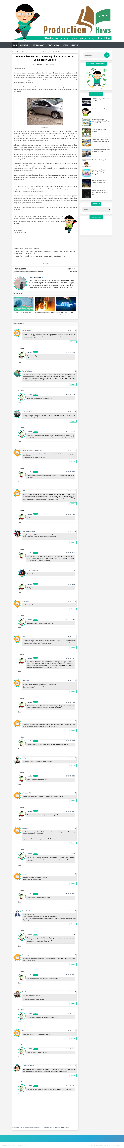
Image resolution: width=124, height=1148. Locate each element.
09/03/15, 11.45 (71, 793)
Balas (73, 342)
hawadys (29, 352)
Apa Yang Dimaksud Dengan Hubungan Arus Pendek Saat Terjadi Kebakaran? (45, 313)
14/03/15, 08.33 (71, 1030)
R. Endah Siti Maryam (28, 1065)
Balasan (22, 348)
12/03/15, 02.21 (70, 1013)
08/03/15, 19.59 (71, 758)
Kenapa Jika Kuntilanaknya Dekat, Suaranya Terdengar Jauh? (100, 192)
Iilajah (24, 490)
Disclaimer (23, 1145)
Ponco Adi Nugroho (27, 371)
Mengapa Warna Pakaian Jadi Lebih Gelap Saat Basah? (22, 313)
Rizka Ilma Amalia (27, 411)
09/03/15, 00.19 (70, 741)
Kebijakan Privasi (6, 1145)
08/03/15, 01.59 (70, 702)
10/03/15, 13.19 (71, 874)
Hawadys (38, 278)
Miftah (24, 992)
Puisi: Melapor (73, 271)
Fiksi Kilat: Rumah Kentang (99, 109)
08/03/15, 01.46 (70, 553)
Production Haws (107, 1145)
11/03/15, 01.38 (70, 570)
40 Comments (50, 64)
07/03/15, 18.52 (71, 531)
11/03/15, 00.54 (70, 934)
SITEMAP (65, 45)
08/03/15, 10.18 (71, 721)
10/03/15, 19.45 (71, 955)
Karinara (24, 874)
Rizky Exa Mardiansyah (28, 531)
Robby (24, 758)
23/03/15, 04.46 (71, 1065)
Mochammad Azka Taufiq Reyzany (32, 450)
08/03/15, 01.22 (70, 431)
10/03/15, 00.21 (70, 811)
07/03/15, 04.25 (71, 330)
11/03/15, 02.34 (70, 584)
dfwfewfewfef (26, 793)
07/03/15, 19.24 (71, 601)
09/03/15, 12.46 (71, 828)
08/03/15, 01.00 (70, 352)
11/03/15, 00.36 (70, 894)
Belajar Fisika (46, 263)
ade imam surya (26, 330)
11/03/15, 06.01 (71, 992)
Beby (23, 1030)
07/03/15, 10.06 (71, 411)
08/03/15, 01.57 (70, 658)
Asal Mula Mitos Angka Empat (100, 160)
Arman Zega (26, 955)
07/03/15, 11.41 (71, 490)
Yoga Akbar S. (26, 911)
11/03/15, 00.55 (70, 975)
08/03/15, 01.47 (70, 619)
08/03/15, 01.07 (70, 394)
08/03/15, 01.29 (70, 514)
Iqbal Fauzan (26, 601)
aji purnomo (25, 721)
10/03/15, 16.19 (71, 911)
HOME (15, 45)
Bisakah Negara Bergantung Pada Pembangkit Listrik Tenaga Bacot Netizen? (64, 313)
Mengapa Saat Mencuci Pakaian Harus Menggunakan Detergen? (100, 172)
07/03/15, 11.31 (71, 450)
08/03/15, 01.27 (70, 472)
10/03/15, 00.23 (70, 853)
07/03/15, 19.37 (71, 636)
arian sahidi (25, 828)
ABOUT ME (74, 45)
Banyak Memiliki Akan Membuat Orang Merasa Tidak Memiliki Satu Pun (100, 121)
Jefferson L (25, 680)
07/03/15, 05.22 (71, 371)
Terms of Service (15, 1145)
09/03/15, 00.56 (70, 776)
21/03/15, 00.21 (70, 1048)
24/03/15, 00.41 (70, 1085)
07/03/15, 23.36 (71, 680)
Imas (23, 636)
